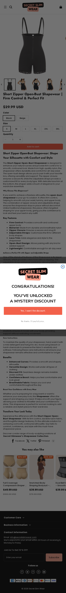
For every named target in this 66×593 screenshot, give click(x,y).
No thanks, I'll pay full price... (33, 321)
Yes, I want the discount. (33, 311)
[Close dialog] (63, 266)
